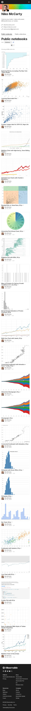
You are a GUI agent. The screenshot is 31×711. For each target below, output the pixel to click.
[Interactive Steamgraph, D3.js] (15, 382)
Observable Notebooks (9, 677)
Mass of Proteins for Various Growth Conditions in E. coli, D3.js (12, 284)
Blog (4, 690)
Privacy (4, 705)
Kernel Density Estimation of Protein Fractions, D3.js (12, 311)
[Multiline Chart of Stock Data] (15, 643)
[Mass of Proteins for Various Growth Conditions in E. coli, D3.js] (15, 273)
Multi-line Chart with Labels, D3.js (11, 338)
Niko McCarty (7, 74)
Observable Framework (22, 678)
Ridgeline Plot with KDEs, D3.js (10, 257)
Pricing (4, 678)
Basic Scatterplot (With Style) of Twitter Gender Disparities (13, 627)
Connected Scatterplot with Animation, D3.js (14, 444)
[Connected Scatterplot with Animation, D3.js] (15, 434)
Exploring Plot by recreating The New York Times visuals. (14, 71)
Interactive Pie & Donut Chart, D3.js (12, 231)
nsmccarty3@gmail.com (11, 29)
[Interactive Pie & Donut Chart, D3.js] (15, 221)
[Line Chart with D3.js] (15, 564)
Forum (4, 698)
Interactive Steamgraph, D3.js (10, 392)
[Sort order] (13, 42)
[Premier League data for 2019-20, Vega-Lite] (15, 114)
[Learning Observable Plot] (15, 88)
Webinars (5, 692)
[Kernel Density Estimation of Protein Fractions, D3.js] (15, 301)
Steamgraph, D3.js (7, 418)
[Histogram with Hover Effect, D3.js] (15, 460)
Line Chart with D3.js (7, 574)
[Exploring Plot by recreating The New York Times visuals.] (15, 61)
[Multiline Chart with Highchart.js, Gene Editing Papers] (15, 140)
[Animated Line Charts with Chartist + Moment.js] (15, 167)
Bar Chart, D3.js (6, 522)
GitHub (17, 698)
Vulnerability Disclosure (9, 707)
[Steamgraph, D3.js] (15, 408)
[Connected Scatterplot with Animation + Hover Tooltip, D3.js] (15, 354)
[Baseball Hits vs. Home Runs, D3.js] (15, 195)
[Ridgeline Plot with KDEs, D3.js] (15, 247)
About (17, 690)
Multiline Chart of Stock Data (10, 653)
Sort (2, 42)
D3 (16, 682)
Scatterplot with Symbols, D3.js (10, 548)
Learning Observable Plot (9, 98)
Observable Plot (20, 680)
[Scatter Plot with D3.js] (15, 590)
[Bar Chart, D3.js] (15, 512)
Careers (18, 692)
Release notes (19, 684)
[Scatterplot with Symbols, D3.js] (15, 538)
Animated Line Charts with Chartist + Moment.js (12, 178)
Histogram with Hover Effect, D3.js (11, 470)
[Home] (10, 668)
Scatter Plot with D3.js (8, 600)
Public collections (20, 34)
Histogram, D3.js (6, 496)
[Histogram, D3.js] (15, 486)
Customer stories (7, 696)
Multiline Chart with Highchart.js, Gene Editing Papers (15, 151)
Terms (15, 705)
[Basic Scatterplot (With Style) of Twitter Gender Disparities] (15, 616)
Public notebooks (6, 34)
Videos (4, 694)
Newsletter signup (20, 696)
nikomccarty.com (9, 25)
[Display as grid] (12, 45)
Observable (19, 677)
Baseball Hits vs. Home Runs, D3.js (11, 205)
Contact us (18, 694)
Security (10, 705)
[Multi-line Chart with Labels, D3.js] (15, 328)
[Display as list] (14, 45)
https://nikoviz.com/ (9, 27)
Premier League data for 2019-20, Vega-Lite (15, 124)
